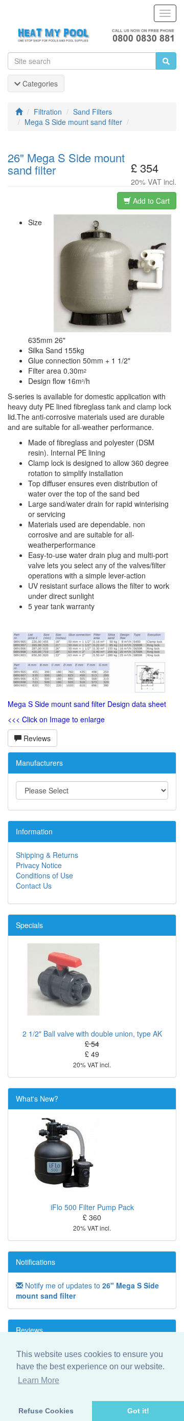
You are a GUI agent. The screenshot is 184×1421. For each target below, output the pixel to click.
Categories (39, 83)
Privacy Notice (39, 865)
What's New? (37, 1098)
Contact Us (34, 885)
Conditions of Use (44, 875)
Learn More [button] (38, 1380)
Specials (29, 925)
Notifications (35, 1262)
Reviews (36, 738)
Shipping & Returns (47, 855)
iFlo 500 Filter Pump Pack (92, 1207)
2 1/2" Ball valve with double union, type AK (92, 1033)
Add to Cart (150, 201)
